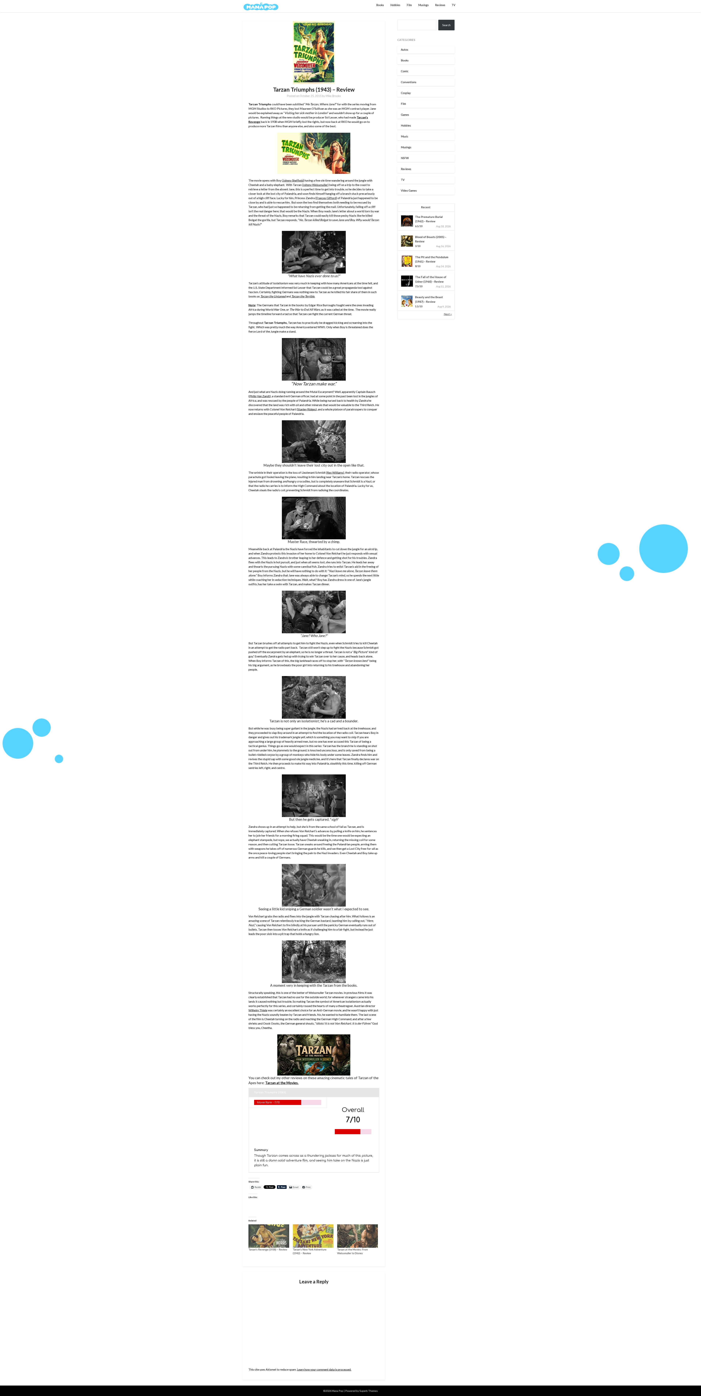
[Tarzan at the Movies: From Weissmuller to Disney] (357, 1236)
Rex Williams (335, 472)
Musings (423, 5)
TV (453, 5)
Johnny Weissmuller (315, 184)
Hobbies (395, 5)
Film (409, 5)
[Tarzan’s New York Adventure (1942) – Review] (313, 1236)
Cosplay (406, 93)
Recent (425, 207)
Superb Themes (368, 1390)
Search (446, 25)
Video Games (409, 190)
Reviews (440, 5)
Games (405, 114)
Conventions (408, 82)
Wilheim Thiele (257, 1010)
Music (404, 136)
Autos (404, 49)
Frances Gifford (326, 198)
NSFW (405, 158)
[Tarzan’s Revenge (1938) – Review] (268, 1236)
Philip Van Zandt (259, 396)
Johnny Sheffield (293, 180)
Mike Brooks (333, 95)
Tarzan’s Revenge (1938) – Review (267, 1249)
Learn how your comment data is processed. (324, 1369)
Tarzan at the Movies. (281, 1083)
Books (380, 5)
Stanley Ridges (307, 409)
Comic (404, 71)
